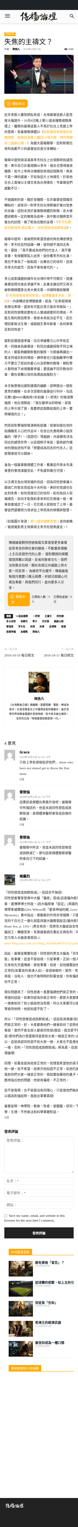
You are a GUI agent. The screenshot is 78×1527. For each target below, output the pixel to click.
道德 (63, 626)
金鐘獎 (24, 631)
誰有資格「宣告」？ (49, 1262)
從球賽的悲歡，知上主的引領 (56, 1282)
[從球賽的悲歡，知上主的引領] (21, 1289)
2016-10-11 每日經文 (59, 655)
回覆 (22, 779)
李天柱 (21, 626)
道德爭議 (11, 631)
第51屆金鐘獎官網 (43, 521)
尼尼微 (45, 621)
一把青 (36, 616)
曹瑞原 (9, 626)
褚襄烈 (25, 876)
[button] (72, 17)
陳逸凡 (16, 49)
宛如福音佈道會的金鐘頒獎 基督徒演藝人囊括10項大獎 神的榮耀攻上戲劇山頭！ (38, 137)
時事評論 (10, 34)
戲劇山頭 (58, 621)
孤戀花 (24, 621)
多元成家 (11, 621)
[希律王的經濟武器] (21, 1329)
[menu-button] (7, 16)
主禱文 (48, 616)
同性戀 (60, 616)
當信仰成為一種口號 (49, 1342)
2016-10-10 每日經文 (19, 655)
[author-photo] (39, 692)
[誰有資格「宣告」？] (21, 1269)
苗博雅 (52, 626)
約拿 (42, 626)
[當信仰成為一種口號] (21, 1349)
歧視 (32, 626)
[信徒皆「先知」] (21, 1309)
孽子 (34, 621)
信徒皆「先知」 (46, 1302)
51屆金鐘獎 (22, 616)
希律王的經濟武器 (48, 1322)
